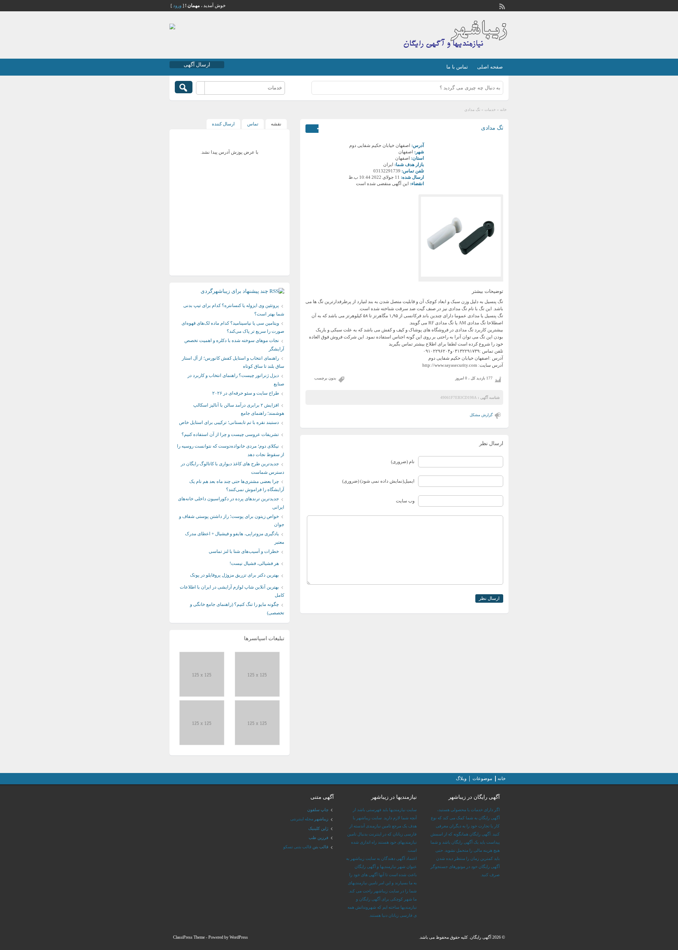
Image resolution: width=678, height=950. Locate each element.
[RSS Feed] (503, 5)
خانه (503, 109)
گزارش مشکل (481, 415)
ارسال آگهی (197, 64)
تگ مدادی (492, 128)
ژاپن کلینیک (318, 828)
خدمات (490, 109)
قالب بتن (320, 846)
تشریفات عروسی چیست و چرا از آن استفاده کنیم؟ (230, 434)
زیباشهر (321, 818)
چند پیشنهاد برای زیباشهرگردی (234, 291)
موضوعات (482, 778)
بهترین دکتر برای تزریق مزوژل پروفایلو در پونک (234, 575)
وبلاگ (461, 778)
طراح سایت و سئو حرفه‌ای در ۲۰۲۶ (245, 393)
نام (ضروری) (403, 461)
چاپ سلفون (317, 809)
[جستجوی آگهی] (183, 87)
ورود (177, 5)
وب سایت (405, 500)
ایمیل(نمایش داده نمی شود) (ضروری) (378, 481)
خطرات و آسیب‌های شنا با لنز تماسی (244, 551)
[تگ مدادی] (461, 237)
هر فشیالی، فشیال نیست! (254, 563)
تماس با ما (457, 67)
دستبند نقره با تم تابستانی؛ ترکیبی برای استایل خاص (229, 422)
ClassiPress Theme (189, 937)
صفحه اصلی (490, 67)
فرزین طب (318, 837)
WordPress (239, 937)
